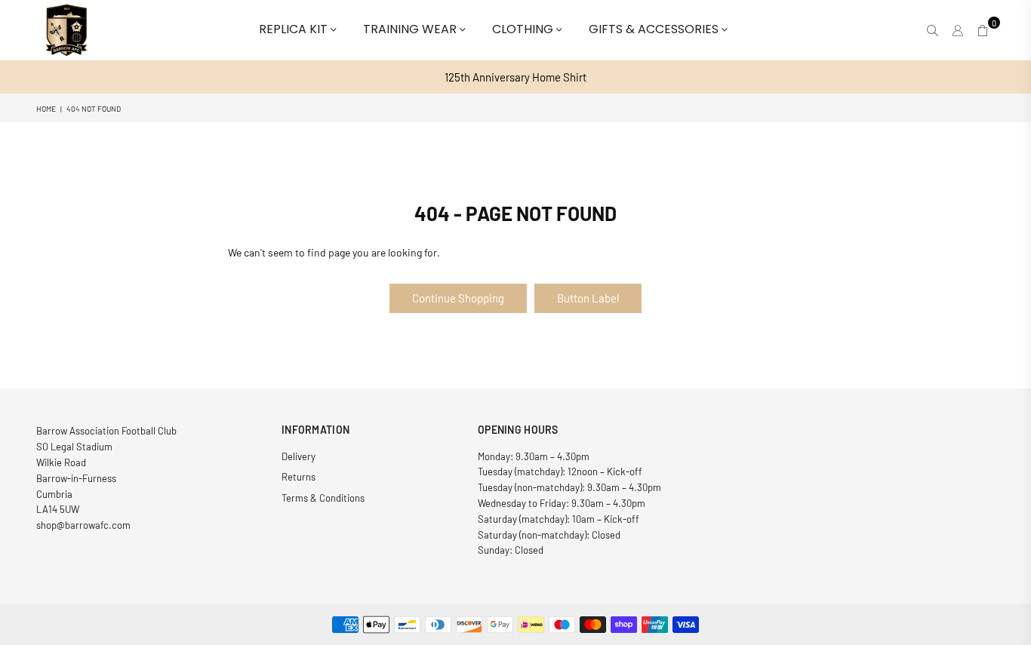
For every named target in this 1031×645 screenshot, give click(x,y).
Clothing (524, 29)
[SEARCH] (932, 30)
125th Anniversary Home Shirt (515, 77)
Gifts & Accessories (655, 29)
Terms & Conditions (323, 498)
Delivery (298, 456)
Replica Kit (295, 29)
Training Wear (411, 29)
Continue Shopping (458, 298)
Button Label (588, 298)
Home (46, 108)
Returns (298, 477)
